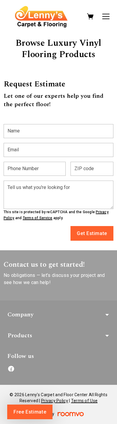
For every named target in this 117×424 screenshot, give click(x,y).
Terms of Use (84, 400)
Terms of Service (37, 218)
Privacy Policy (54, 400)
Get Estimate (92, 233)
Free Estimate (30, 412)
